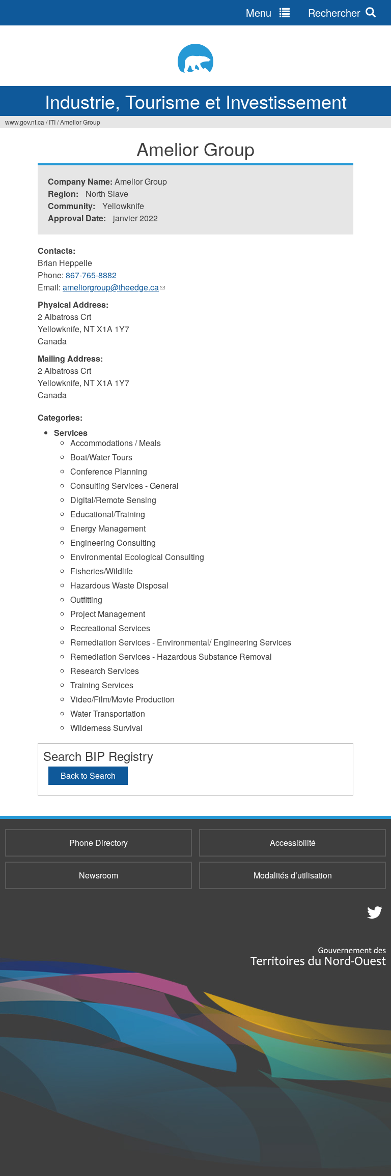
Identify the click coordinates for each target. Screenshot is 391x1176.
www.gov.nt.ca (24, 121)
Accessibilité (293, 842)
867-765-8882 (91, 275)
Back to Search (88, 775)
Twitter (373, 912)
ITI (52, 121)
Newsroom (98, 875)
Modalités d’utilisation (293, 875)
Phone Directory (98, 842)
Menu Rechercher (303, 12)
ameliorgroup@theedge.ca (114, 287)
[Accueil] (195, 58)
